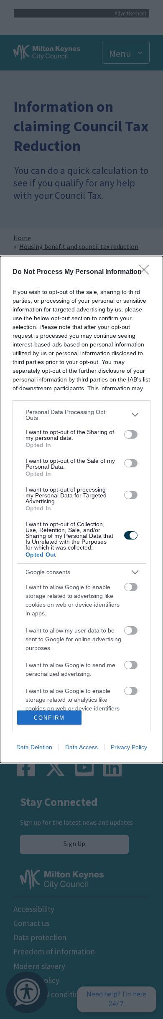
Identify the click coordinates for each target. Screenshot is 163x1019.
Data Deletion (34, 747)
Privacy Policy (129, 747)
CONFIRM (49, 718)
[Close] (147, 272)
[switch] (131, 434)
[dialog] (81, 509)
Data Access (81, 747)
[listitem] (81, 415)
